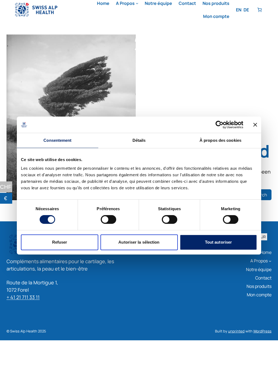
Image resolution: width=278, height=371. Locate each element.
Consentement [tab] (57, 140)
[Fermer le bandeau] (255, 125)
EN (238, 10)
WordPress (262, 331)
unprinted (236, 331)
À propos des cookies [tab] (220, 140)
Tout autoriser (218, 242)
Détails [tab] (139, 140)
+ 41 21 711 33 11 (23, 297)
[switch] (108, 219)
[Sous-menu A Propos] (137, 3)
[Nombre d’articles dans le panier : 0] (259, 9)
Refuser (59, 242)
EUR (262, 237)
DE (246, 10)
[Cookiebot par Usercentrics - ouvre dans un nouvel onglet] (219, 125)
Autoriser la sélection (138, 242)
